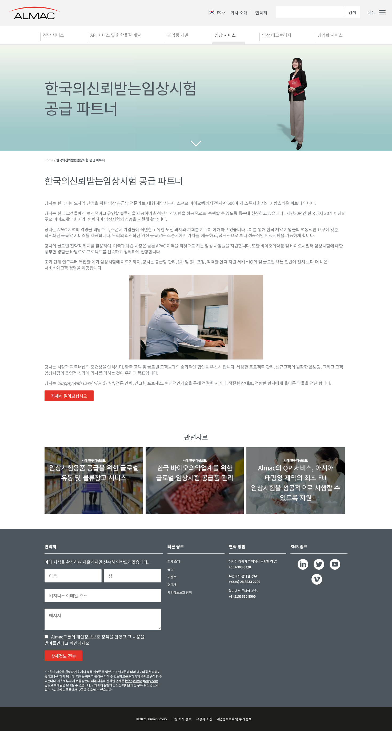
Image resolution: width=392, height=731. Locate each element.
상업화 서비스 (330, 35)
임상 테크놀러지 (276, 35)
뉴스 (170, 569)
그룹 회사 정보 (181, 719)
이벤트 (171, 576)
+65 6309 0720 (240, 567)
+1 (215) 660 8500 (242, 596)
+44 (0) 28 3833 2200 (244, 581)
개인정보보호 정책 (179, 592)
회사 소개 (238, 12)
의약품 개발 (178, 35)
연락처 (261, 12)
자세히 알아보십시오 (69, 396)
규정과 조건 (204, 719)
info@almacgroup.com (141, 681)
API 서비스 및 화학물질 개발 (115, 35)
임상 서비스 (225, 35)
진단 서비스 (53, 35)
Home (49, 160)
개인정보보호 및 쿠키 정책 (234, 719)
